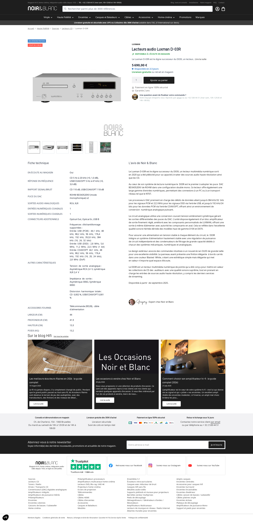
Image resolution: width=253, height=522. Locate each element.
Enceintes (32, 500)
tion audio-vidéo (61, 2)
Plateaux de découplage (187, 503)
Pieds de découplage (136, 497)
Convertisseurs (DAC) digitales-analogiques (47, 489)
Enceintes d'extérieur (186, 492)
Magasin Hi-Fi (33, 2)
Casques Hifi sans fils (136, 487)
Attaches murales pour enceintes (142, 511)
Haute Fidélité (43, 28)
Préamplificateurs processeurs (91, 479)
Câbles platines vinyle (186, 497)
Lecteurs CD (67, 28)
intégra (52, 2)
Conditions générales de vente (53, 518)
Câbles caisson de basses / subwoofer (193, 495)
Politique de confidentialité (138, 518)
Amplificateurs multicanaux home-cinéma (96, 481)
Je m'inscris (216, 444)
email (179, 97)
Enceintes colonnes (36, 503)
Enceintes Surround (185, 487)
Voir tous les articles (61, 336)
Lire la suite (200, 59)
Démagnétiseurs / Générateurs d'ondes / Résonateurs (145, 501)
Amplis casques (183, 479)
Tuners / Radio (34, 484)
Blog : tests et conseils (179, 2)
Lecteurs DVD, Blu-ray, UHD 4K (91, 484)
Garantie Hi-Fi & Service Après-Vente (112, 518)
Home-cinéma (34, 508)
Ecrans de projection (87, 489)
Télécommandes (85, 492)
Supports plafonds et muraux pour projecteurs (148, 492)
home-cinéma (44, 2)
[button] (5, 517)
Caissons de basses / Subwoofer (42, 505)
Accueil (31, 28)
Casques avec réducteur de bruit (141, 484)
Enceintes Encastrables (187, 489)
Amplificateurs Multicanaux (139, 505)
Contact (221, 2)
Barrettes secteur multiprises (140, 495)
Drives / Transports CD (38, 487)
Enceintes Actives (184, 500)
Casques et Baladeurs (87, 505)
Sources (55, 28)
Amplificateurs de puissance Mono (192, 505)
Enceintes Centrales (185, 481)
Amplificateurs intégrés (38, 492)
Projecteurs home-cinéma (89, 487)
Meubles (81, 508)
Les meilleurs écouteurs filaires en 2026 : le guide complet (55, 380)
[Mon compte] (217, 9)
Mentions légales (34, 518)
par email (215, 421)
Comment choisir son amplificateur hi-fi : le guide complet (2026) (189, 380)
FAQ (214, 2)
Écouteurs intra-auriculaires (139, 481)
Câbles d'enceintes (86, 500)
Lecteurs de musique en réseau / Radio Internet (148, 508)
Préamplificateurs (36, 497)
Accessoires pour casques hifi (190, 484)
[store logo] (42, 8)
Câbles (81, 495)
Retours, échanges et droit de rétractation (82, 518)
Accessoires (83, 503)
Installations (193, 2)
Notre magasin (205, 2)
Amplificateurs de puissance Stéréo (44, 495)
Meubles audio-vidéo (136, 489)
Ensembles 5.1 (133, 479)
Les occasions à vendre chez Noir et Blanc (118, 378)
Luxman (136, 44)
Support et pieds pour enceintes (191, 508)
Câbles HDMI (83, 497)
